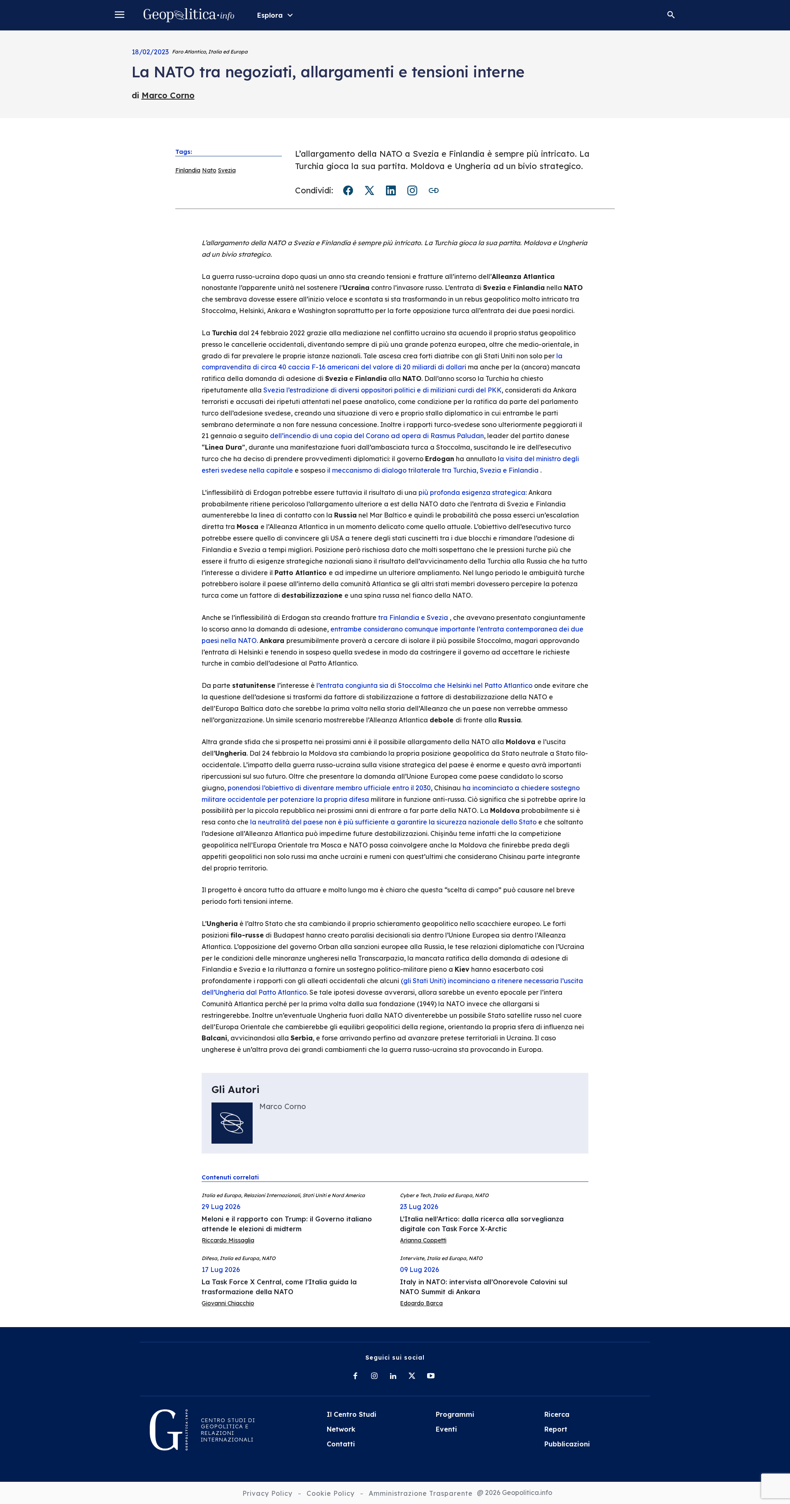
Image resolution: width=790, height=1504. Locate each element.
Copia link (433, 190)
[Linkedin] (393, 1376)
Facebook (348, 190)
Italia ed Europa (228, 52)
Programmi (455, 1414)
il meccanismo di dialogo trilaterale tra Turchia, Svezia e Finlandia (433, 470)
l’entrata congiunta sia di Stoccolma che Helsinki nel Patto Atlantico (424, 685)
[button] (671, 15)
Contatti (341, 1444)
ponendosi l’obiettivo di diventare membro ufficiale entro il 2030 (329, 788)
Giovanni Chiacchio (228, 1303)
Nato (209, 170)
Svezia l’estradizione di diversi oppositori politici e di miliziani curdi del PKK (382, 390)
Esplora (270, 15)
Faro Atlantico (189, 52)
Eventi (446, 1429)
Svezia (227, 170)
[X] (411, 1376)
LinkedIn (391, 190)
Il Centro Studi (351, 1414)
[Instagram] (374, 1376)
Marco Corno (168, 95)
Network (341, 1429)
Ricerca (556, 1414)
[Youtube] (430, 1376)
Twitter (369, 190)
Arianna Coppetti (423, 1240)
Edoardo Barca (421, 1303)
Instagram (412, 190)
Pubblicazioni (567, 1444)
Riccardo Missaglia (228, 1240)
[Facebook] (355, 1376)
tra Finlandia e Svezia (414, 617)
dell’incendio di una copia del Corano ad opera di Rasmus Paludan (377, 436)
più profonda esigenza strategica (471, 492)
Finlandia (187, 170)
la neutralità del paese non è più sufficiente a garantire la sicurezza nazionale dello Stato (393, 822)
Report (555, 1429)
